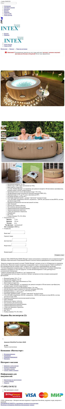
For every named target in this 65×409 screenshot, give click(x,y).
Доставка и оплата (9, 7)
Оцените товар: (8, 236)
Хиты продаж (8, 15)
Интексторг (4, 49)
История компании (9, 354)
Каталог (6, 10)
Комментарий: (8, 252)
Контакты (7, 9)
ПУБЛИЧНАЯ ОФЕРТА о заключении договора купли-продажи (19, 403)
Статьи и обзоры (9, 381)
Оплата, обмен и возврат (11, 370)
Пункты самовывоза (10, 367)
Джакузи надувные (21, 49)
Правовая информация (10, 357)
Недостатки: (7, 245)
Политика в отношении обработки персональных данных (17, 405)
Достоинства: (8, 241)
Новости (6, 383)
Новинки (6, 12)
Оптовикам (7, 6)
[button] (3, 128)
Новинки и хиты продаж (11, 366)
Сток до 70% (7, 13)
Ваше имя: (7, 233)
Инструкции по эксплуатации (12, 380)
